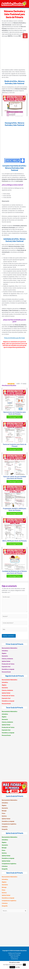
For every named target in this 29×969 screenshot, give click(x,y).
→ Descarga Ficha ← (14, 417)
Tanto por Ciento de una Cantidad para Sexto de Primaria (14, 477)
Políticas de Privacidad (14, 953)
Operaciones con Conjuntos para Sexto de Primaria (14, 413)
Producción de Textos (8, 664)
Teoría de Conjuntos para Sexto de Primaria (14, 445)
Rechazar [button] (12, 967)
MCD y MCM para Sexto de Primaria (14, 541)
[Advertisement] (14, 53)
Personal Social (6, 672)
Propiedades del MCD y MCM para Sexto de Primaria (14, 509)
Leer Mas (17, 967)
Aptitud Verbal (6, 661)
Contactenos (14, 958)
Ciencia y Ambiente (7, 658)
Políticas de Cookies (14, 955)
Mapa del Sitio (14, 957)
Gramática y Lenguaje (8, 669)
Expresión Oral (6, 666)
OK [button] (24, 964)
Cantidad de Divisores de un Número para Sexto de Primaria (14, 572)
